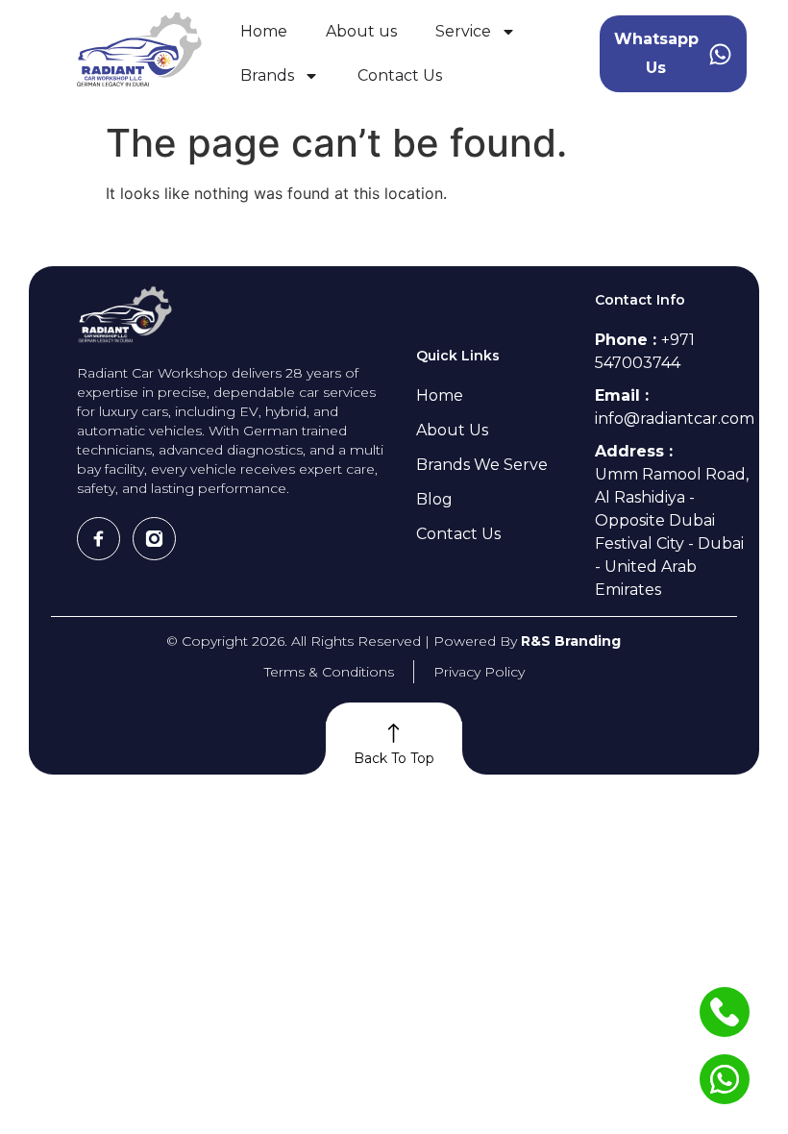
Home (263, 31)
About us (361, 31)
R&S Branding (571, 641)
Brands (267, 75)
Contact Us (399, 75)
